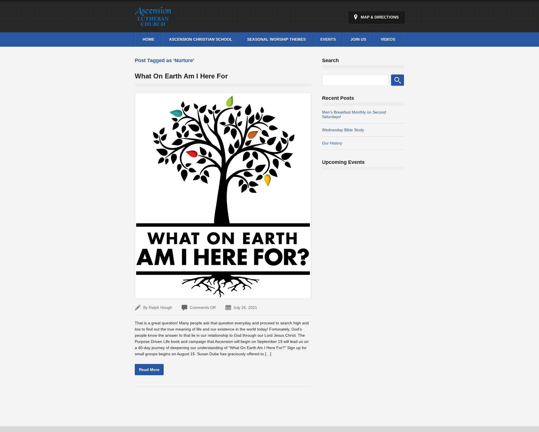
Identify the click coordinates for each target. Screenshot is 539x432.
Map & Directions (380, 17)
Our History (332, 143)
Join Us (358, 39)
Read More (149, 369)
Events (328, 39)
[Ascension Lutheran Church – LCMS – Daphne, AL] (153, 22)
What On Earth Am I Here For (181, 76)
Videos (388, 39)
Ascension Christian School (200, 39)
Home (148, 39)
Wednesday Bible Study (343, 130)
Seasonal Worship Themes (276, 39)
